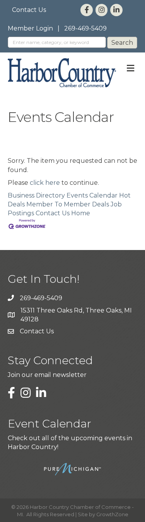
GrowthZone (112, 514)
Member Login (30, 28)
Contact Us (29, 10)
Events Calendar (92, 195)
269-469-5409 (85, 28)
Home (80, 213)
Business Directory (36, 195)
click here (45, 182)
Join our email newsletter (47, 374)
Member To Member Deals (67, 204)
